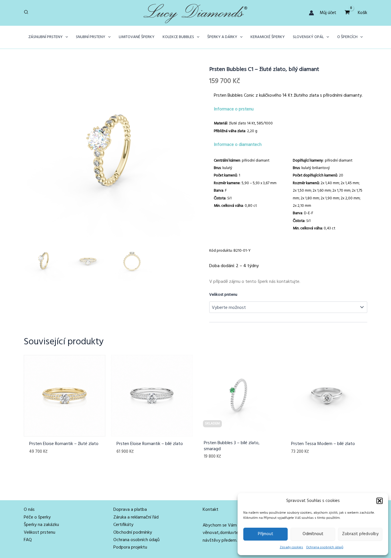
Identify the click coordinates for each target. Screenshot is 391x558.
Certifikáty (123, 525)
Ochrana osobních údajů (324, 547)
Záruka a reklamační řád (136, 517)
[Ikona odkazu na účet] (311, 12)
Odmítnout (313, 534)
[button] (379, 501)
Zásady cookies (291, 547)
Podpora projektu (130, 547)
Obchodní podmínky (132, 532)
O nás (29, 509)
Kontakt (210, 509)
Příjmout (265, 534)
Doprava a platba (130, 509)
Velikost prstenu (223, 294)
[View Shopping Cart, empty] (347, 13)
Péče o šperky (37, 517)
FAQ (28, 540)
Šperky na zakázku (41, 525)
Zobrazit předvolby (360, 534)
